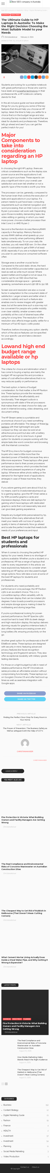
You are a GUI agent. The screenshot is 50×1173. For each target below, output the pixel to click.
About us (35, 1167)
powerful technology (27, 91)
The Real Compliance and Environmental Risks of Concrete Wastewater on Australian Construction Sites (24, 867)
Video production (26, 1156)
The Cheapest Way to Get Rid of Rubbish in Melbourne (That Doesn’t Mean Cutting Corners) (23, 913)
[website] (4, 760)
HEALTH (26, 1131)
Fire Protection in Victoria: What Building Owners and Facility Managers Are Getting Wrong (23, 820)
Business (5, 15)
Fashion (26, 1120)
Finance (26, 1125)
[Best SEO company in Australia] (25, 1)
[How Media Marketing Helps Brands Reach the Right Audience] (8, 1060)
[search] (46, 3)
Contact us (24, 1167)
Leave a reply (12, 771)
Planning (26, 811)
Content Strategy (26, 1110)
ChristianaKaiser (11, 37)
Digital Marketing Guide (26, 1115)
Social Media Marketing (26, 1151)
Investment (15, 15)
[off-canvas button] (3, 3)
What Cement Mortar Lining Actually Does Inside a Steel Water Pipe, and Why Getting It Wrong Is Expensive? (24, 960)
